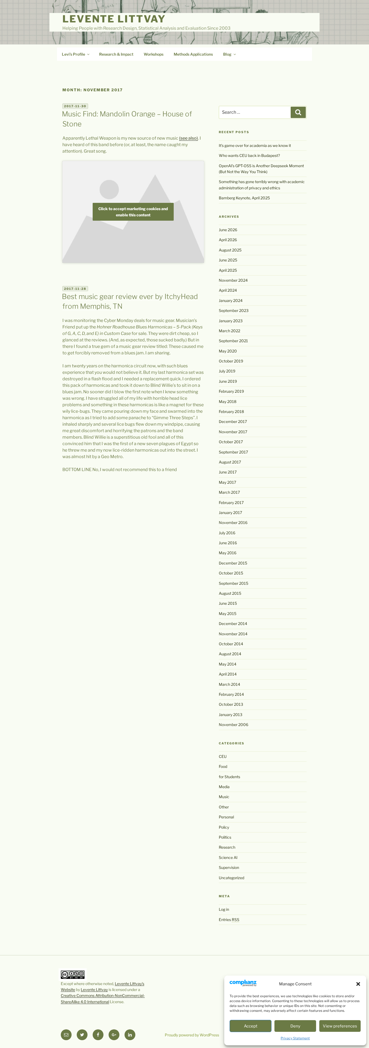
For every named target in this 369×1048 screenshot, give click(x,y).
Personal (226, 817)
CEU (223, 756)
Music (224, 796)
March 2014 (229, 684)
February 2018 (231, 411)
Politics (225, 837)
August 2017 (230, 462)
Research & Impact (116, 54)
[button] (358, 984)
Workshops (153, 54)
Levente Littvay (114, 19)
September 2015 (233, 583)
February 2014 (231, 694)
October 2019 (231, 361)
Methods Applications (193, 54)
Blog (227, 54)
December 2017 (233, 421)
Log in (224, 909)
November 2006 (233, 724)
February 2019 (231, 391)
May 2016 (227, 552)
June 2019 (228, 381)
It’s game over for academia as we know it (255, 145)
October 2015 (231, 573)
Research (227, 847)
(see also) (188, 138)
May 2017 (227, 482)
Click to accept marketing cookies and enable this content (133, 211)
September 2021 (233, 340)
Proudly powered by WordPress (192, 1035)
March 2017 (229, 492)
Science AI (228, 857)
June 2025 (228, 260)
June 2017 (228, 472)
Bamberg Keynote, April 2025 (244, 198)
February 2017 (231, 502)
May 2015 (227, 613)
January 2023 (231, 320)
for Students (229, 776)
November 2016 (233, 522)
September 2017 (233, 452)
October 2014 (231, 643)
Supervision (229, 867)
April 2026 (228, 239)
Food (223, 766)
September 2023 (234, 310)
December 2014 (233, 623)
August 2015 (230, 593)
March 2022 (229, 330)
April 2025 (228, 270)
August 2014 (230, 653)
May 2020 (228, 351)
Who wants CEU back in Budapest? (249, 155)
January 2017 (230, 512)
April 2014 (228, 674)
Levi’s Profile (73, 54)
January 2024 (231, 300)
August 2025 (230, 250)
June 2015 (228, 603)
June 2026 (228, 229)
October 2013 (231, 704)
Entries (229, 919)
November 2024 (233, 280)
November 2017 (233, 431)
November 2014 (233, 634)
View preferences (340, 1026)
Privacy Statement (295, 1038)
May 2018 (227, 401)
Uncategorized (231, 877)
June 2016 (228, 542)
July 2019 (227, 371)
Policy (224, 827)
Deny (295, 1026)
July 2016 (227, 532)
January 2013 (230, 714)
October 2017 (231, 441)
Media (224, 786)
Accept (250, 1026)
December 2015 (233, 563)
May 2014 (227, 664)
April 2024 (228, 290)
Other (224, 807)
